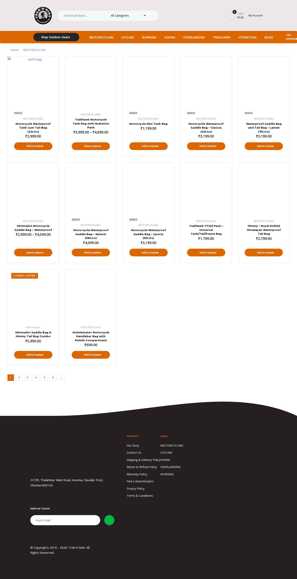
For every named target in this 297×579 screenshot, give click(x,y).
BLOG (268, 37)
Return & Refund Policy (142, 467)
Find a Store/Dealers (140, 481)
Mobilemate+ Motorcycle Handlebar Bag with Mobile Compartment (91, 336)
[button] (256, 15)
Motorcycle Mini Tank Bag (148, 123)
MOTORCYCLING (101, 37)
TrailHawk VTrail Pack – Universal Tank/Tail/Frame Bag (206, 229)
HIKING (169, 37)
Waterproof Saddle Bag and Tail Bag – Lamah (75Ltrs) (264, 127)
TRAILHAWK (221, 37)
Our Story (133, 445)
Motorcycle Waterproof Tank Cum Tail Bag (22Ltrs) (33, 127)
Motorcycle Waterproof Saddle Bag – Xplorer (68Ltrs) (90, 234)
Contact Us (134, 452)
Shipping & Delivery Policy (143, 460)
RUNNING (149, 37)
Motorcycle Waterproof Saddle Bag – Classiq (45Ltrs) (206, 127)
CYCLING (127, 37)
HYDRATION (247, 37)
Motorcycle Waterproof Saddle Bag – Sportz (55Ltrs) (148, 234)
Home (15, 50)
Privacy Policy (135, 488)
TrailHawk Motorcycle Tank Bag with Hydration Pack (91, 123)
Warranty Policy (137, 474)
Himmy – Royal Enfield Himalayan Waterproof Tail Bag (264, 229)
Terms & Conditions (140, 496)
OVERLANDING (194, 37)
